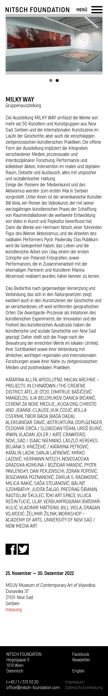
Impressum (74, 682)
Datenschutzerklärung (83, 687)
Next (95, 44)
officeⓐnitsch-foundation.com (33, 687)
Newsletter (81, 660)
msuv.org (14, 609)
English (78, 671)
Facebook (80, 654)
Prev (12, 44)
